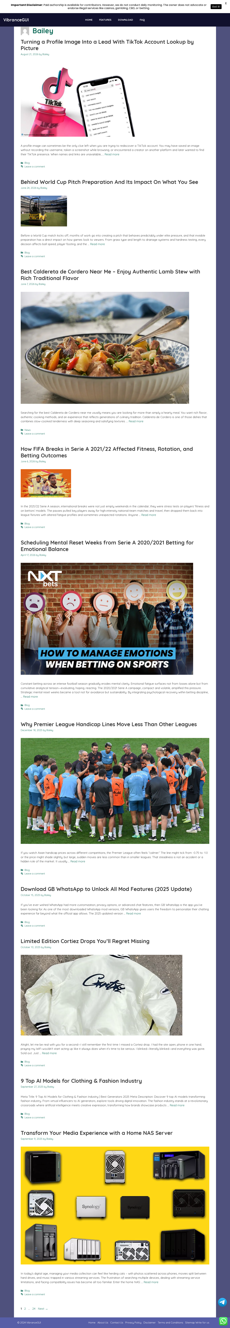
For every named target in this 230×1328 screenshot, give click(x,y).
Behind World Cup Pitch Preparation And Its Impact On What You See (109, 182)
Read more (112, 154)
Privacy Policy (133, 1322)
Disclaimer (149, 1322)
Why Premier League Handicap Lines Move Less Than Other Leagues (109, 724)
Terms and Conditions (171, 1322)
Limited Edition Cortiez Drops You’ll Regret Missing (85, 941)
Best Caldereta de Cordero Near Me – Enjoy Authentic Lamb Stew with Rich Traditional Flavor (110, 274)
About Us (102, 1322)
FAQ (142, 19)
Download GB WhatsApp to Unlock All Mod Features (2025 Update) (106, 889)
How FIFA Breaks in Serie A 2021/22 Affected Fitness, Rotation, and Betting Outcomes (107, 452)
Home (88, 19)
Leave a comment (35, 166)
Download (125, 19)
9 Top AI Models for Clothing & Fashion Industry (81, 1080)
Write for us (202, 1322)
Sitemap (190, 1322)
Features (105, 19)
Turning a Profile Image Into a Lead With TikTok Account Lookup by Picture (107, 44)
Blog (27, 162)
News (28, 430)
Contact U (116, 1322)
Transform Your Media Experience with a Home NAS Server (97, 1132)
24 (34, 1308)
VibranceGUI (16, 19)
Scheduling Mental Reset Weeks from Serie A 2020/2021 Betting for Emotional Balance (107, 545)
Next (43, 1308)
